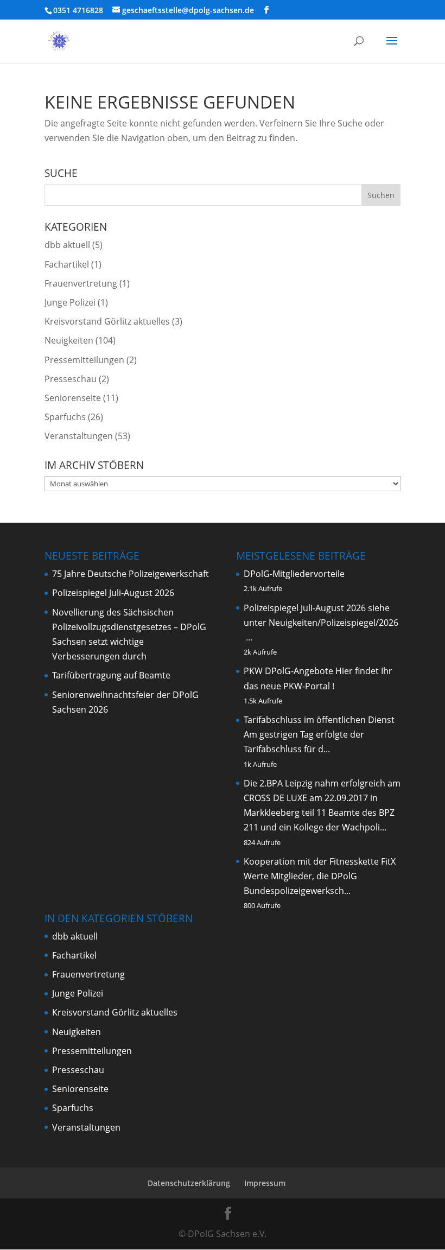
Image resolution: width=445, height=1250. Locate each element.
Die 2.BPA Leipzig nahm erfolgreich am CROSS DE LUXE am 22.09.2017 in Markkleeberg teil (322, 797)
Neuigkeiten (68, 340)
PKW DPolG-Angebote (288, 671)
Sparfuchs (65, 417)
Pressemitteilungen (84, 360)
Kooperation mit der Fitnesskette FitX (320, 861)
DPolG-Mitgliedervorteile (294, 574)
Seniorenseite (72, 398)
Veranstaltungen (78, 436)
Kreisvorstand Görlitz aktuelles (107, 321)
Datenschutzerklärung (189, 1183)
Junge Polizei (70, 302)
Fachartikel (66, 264)
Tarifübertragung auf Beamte (111, 675)
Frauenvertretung (80, 283)
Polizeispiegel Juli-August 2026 (113, 593)
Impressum (264, 1183)
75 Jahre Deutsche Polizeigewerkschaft (130, 574)
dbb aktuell (67, 245)
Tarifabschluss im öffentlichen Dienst (319, 720)
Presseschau (70, 379)
